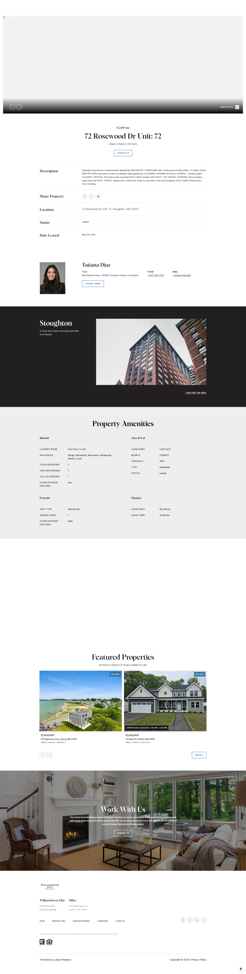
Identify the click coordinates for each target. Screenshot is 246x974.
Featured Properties (81, 921)
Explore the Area (196, 393)
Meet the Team (58, 921)
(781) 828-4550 (47, 906)
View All (199, 755)
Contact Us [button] (123, 153)
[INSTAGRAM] (189, 920)
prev (12, 107)
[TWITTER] (203, 920)
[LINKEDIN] (196, 920)
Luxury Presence (62, 959)
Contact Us (120, 921)
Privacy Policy (198, 959)
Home (42, 921)
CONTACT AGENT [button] (93, 284)
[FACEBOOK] (183, 920)
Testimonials (103, 921)
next (19, 107)
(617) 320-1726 (156, 275)
